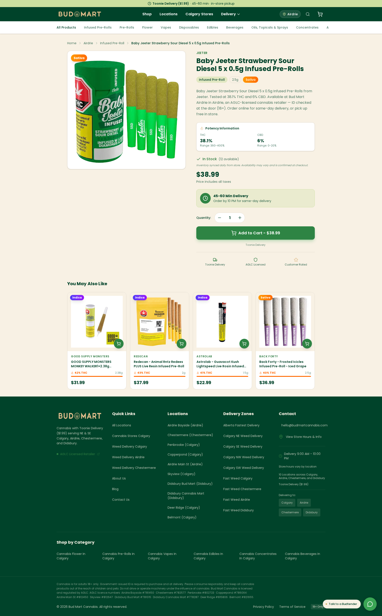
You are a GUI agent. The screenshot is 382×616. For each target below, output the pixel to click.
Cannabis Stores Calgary (131, 436)
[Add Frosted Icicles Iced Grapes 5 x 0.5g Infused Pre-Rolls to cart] (307, 343)
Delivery (228, 14)
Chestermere (290, 512)
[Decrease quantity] (219, 218)
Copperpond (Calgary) (185, 454)
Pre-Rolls (127, 27)
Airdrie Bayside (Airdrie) (185, 425)
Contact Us (121, 499)
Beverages (234, 27)
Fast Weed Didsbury (238, 510)
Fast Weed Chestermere (242, 489)
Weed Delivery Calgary (129, 446)
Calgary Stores (199, 14)
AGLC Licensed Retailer (77, 454)
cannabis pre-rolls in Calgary (118, 556)
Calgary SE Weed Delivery (242, 446)
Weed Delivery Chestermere (134, 468)
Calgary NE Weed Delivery (243, 436)
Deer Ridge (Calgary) (184, 507)
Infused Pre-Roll (112, 43)
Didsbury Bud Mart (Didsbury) (190, 483)
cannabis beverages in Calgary (302, 556)
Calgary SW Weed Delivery (243, 468)
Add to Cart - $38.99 (259, 233)
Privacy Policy (263, 606)
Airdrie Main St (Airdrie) (185, 464)
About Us (119, 478)
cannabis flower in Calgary (71, 556)
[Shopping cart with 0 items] (320, 14)
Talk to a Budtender (343, 604)
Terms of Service (292, 606)
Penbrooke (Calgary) (184, 445)
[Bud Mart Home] (80, 416)
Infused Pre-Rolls (98, 27)
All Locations (121, 425)
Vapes (166, 27)
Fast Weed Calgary (237, 478)
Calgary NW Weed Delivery (243, 457)
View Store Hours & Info (304, 437)
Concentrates (307, 27)
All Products (66, 27)
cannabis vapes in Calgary (162, 556)
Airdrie (88, 43)
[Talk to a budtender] (370, 604)
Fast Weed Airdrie (236, 499)
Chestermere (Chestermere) (190, 435)
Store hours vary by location (298, 466)
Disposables (189, 27)
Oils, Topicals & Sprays (269, 27)
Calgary (287, 502)
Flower (147, 27)
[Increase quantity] (240, 218)
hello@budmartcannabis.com (303, 425)
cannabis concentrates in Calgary (258, 556)
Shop (147, 14)
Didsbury (312, 512)
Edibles (212, 27)
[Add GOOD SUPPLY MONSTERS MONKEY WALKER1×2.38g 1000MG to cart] (119, 343)
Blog (115, 489)
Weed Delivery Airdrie (128, 457)
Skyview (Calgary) (181, 474)
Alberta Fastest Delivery (241, 425)
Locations (169, 14)
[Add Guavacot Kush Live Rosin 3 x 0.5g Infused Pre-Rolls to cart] (244, 343)
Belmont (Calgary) (182, 517)
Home (71, 43)
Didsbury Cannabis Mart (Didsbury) (186, 495)
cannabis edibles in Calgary (208, 556)
